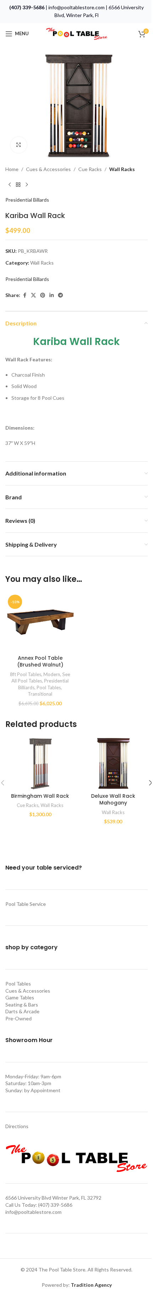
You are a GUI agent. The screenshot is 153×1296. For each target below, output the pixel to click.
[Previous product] (9, 184)
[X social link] (33, 295)
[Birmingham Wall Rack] (40, 763)
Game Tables (19, 997)
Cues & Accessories (48, 169)
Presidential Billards (27, 200)
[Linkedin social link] (51, 295)
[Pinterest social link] (42, 295)
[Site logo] (76, 33)
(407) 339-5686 (26, 7)
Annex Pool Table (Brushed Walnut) (40, 661)
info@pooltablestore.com (76, 7)
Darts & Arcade (22, 1011)
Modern (51, 674)
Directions (16, 1126)
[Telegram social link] (60, 295)
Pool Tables (49, 687)
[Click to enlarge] (19, 145)
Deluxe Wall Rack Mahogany (113, 799)
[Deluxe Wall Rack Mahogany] (113, 763)
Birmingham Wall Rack (40, 796)
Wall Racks (122, 169)
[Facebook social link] (24, 295)
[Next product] (26, 184)
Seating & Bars (21, 1005)
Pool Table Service (25, 904)
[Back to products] (18, 184)
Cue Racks (90, 169)
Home (12, 169)
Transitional (40, 694)
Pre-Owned (18, 1018)
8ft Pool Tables (25, 674)
